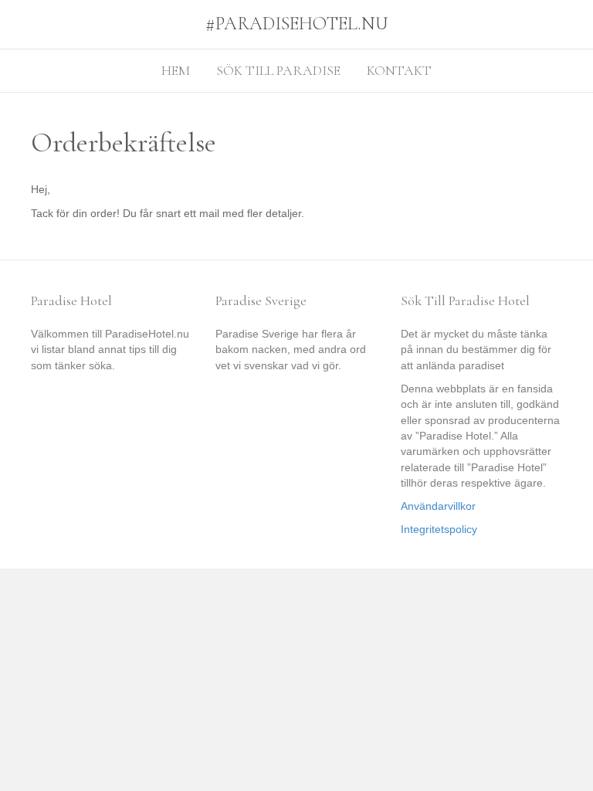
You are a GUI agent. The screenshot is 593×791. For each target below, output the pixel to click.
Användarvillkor (438, 506)
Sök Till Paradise (278, 70)
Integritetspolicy (439, 529)
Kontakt (399, 70)
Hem (175, 70)
